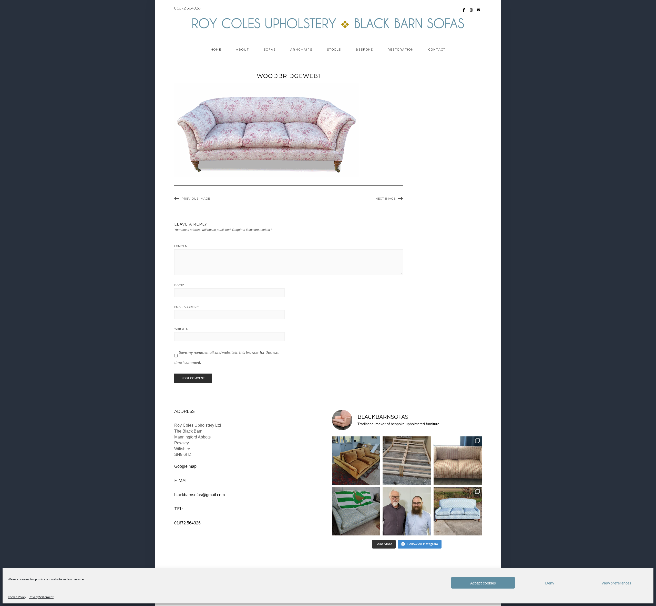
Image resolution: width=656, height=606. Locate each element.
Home (216, 49)
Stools (334, 49)
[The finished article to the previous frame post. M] (356, 460)
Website (181, 328)
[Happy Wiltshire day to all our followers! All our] (356, 511)
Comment (181, 246)
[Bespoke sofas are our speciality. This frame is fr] (407, 460)
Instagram (471, 12)
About (242, 49)
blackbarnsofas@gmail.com (199, 495)
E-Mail (478, 12)
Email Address (186, 307)
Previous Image (196, 198)
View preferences (616, 583)
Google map (185, 466)
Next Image (385, 198)
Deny (549, 583)
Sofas (270, 49)
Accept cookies (483, 583)
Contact (437, 49)
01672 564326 (187, 7)
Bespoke (364, 49)
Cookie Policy (17, 597)
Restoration (401, 49)
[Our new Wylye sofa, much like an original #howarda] (458, 511)
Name (179, 285)
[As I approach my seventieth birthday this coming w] (407, 511)
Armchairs (301, 49)
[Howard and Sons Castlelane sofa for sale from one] (458, 460)
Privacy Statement (41, 597)
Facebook (464, 12)
